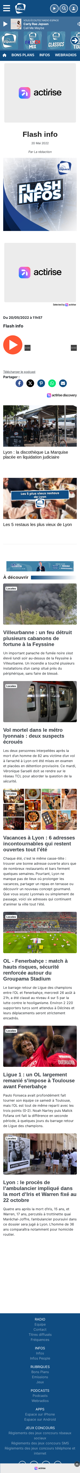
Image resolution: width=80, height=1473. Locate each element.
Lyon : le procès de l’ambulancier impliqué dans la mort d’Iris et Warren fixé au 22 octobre (40, 1191)
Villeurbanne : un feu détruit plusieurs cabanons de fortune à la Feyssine (37, 638)
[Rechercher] (64, 8)
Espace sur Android (40, 1419)
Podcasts (40, 1395)
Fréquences (40, 1339)
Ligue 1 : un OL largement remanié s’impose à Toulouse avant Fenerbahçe (39, 1080)
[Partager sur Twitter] (29, 385)
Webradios (66, 55)
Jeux (40, 1382)
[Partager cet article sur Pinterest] (40, 385)
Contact (40, 1329)
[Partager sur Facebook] (18, 385)
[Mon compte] (73, 8)
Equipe (40, 1324)
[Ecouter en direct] (54, 8)
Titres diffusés (40, 1334)
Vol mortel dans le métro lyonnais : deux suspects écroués (33, 736)
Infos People (40, 1358)
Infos (44, 55)
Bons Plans (23, 55)
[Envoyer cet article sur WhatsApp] (51, 385)
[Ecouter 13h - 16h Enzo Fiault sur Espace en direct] (40, 566)
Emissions (40, 1377)
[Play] (6, 24)
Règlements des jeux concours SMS (40, 1443)
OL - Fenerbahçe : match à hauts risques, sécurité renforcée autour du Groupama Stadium (35, 970)
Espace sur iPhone (40, 1414)
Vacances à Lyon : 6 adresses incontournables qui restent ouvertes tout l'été (39, 843)
